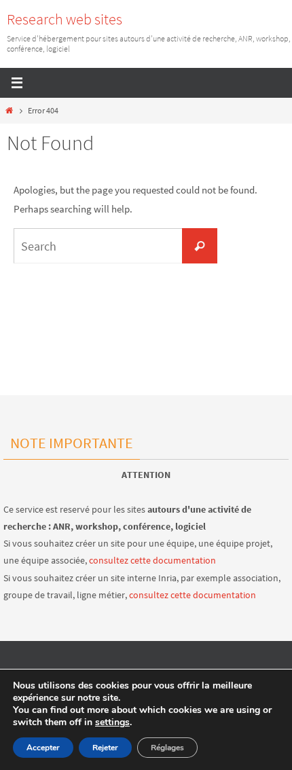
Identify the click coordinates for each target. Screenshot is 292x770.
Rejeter (105, 747)
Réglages (167, 747)
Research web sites (64, 19)
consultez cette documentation (152, 560)
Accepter (43, 747)
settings (112, 722)
